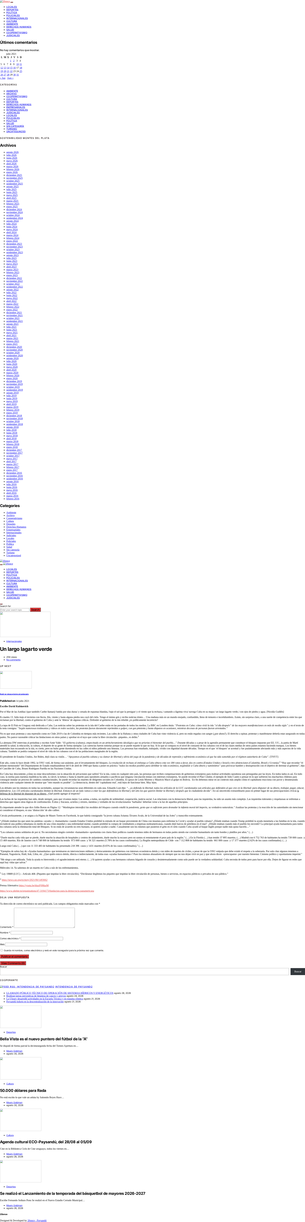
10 (17, 64)
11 (21, 64)
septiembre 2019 (14, 390)
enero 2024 (12, 241)
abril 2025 (11, 198)
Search (35, 609)
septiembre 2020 (14, 355)
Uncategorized (16, 131)
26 (1, 74)
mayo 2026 (12, 160)
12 (1, 67)
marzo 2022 (12, 304)
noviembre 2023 (14, 246)
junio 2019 (11, 398)
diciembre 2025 (14, 175)
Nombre (5, 932)
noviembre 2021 (14, 315)
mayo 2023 (12, 264)
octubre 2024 (13, 215)
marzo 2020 (12, 372)
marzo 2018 (12, 441)
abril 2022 (11, 301)
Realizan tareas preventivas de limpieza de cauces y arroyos (36, 995)
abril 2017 (11, 461)
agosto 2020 (12, 358)
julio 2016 (11, 484)
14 (8, 67)
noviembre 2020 (14, 349)
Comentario (6, 927)
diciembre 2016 (14, 473)
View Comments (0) (13, 963)
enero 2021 (12, 344)
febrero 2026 (12, 169)
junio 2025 (11, 192)
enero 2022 (12, 309)
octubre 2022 (13, 284)
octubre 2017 (13, 455)
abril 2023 (11, 266)
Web (2, 944)
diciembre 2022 (14, 278)
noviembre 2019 (14, 384)
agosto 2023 (12, 255)
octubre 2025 (13, 180)
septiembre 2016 (14, 478)
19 (1, 71)
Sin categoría (15, 126)
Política (11, 12)
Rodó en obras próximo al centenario (14, 694)
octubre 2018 (13, 421)
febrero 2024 (12, 238)
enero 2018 (12, 447)
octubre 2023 (13, 249)
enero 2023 (12, 275)
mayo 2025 (12, 195)
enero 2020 (12, 378)
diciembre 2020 (14, 347)
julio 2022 (11, 292)
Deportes (12, 9)
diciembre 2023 (14, 243)
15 (11, 67)
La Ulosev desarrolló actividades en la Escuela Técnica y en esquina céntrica (44, 998)
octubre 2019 (13, 387)
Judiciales (13, 35)
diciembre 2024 (14, 209)
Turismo (11, 128)
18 (21, 67)
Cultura (11, 21)
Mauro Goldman (14, 1051)
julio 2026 (11, 155)
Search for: (5, 606)
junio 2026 (11, 158)
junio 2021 (11, 329)
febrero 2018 (12, 444)
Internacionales (17, 18)
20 (5, 71)
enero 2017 (12, 470)
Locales (11, 6)
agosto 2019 (12, 392)
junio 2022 (11, 295)
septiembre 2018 (14, 424)
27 (5, 74)
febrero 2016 (12, 498)
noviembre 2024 (14, 212)
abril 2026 (11, 163)
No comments (13, 659)
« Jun (2, 78)
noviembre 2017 (14, 453)
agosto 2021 (12, 324)
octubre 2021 (13, 318)
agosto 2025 (12, 186)
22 (11, 71)
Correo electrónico (10, 938)
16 (14, 67)
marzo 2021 (12, 338)
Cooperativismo (16, 32)
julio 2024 (11, 223)
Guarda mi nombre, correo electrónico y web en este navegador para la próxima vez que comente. (54, 950)
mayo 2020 (12, 367)
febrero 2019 (12, 410)
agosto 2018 (12, 427)
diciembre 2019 (14, 381)
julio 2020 (11, 361)
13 (5, 67)
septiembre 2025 (14, 183)
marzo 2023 (12, 269)
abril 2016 (11, 493)
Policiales (13, 15)
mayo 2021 (12, 332)
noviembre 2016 (14, 475)
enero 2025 (12, 206)
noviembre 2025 (14, 178)
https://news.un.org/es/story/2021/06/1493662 (24, 880)
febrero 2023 (12, 272)
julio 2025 (11, 189)
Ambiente (12, 24)
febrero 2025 (12, 203)
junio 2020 (11, 364)
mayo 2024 (12, 229)
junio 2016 (11, 487)
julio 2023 (11, 258)
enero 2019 (12, 412)
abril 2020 (11, 369)
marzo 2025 (12, 201)
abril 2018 (11, 438)
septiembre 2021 (14, 321)
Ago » (10, 78)
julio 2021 (11, 327)
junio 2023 (11, 261)
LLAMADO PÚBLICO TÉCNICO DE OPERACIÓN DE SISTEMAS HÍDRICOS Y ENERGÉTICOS (59, 993)
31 (17, 74)
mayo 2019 (12, 401)
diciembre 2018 (14, 415)
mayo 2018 (12, 435)
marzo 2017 (12, 464)
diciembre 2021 (14, 312)
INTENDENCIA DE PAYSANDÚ (74, 986)
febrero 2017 (12, 467)
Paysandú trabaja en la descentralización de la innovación (35, 1001)
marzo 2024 (12, 235)
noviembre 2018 (14, 418)
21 (8, 71)
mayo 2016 (12, 490)
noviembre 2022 (14, 281)
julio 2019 (11, 395)
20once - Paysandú (37, 1220)
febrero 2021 (12, 341)
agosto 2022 (12, 289)
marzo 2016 (12, 495)
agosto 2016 (12, 481)
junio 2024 (11, 226)
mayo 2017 (12, 458)
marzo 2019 (12, 407)
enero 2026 (12, 172)
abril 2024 (11, 232)
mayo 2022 (12, 298)
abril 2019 (11, 404)
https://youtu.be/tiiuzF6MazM (34, 885)
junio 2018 (11, 432)
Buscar (3, 966)
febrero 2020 (12, 375)
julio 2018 (11, 430)
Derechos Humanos (18, 26)
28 (8, 74)
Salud (10, 29)
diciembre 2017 (14, 450)
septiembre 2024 (14, 218)
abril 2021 (11, 335)
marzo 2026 (12, 166)
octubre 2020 (13, 352)
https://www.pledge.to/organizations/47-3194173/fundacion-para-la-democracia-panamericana (47, 890)
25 (21, 71)
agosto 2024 (12, 221)
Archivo (11, 93)
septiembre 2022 (14, 286)
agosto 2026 (12, 152)
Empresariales (15, 107)
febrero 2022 (12, 306)
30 (14, 74)
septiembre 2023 (14, 252)
